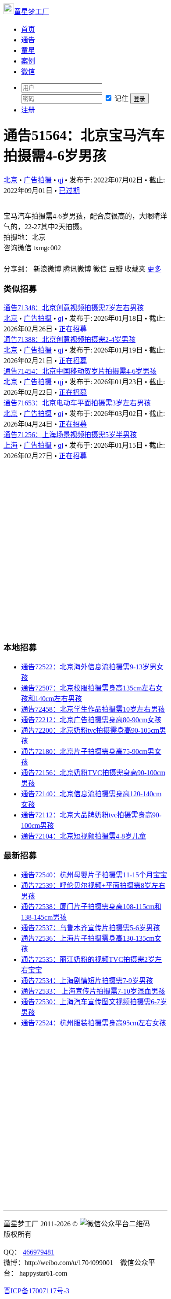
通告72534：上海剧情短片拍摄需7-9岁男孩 (87, 980)
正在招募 (73, 329)
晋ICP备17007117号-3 (36, 1291)
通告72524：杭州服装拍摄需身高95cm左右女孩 (93, 1023)
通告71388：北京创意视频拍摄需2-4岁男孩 (69, 339)
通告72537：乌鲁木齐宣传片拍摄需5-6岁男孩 (90, 928)
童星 (28, 50)
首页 (28, 29)
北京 (11, 180)
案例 (28, 61)
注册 (28, 110)
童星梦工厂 (31, 11)
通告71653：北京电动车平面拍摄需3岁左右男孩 (77, 403)
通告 (28, 40)
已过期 (69, 190)
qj (60, 180)
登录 (139, 99)
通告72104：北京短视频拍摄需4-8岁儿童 (83, 836)
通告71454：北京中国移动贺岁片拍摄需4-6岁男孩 (80, 371)
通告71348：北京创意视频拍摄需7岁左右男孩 (74, 308)
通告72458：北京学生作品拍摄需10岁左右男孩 (93, 709)
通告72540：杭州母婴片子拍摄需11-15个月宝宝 (94, 875)
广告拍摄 (38, 180)
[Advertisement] (85, 546)
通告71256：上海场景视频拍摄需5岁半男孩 (70, 434)
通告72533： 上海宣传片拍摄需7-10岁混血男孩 (93, 991)
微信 (28, 71)
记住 (121, 98)
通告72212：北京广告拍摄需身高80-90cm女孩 (91, 720)
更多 (154, 269)
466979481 (38, 1252)
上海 (11, 445)
